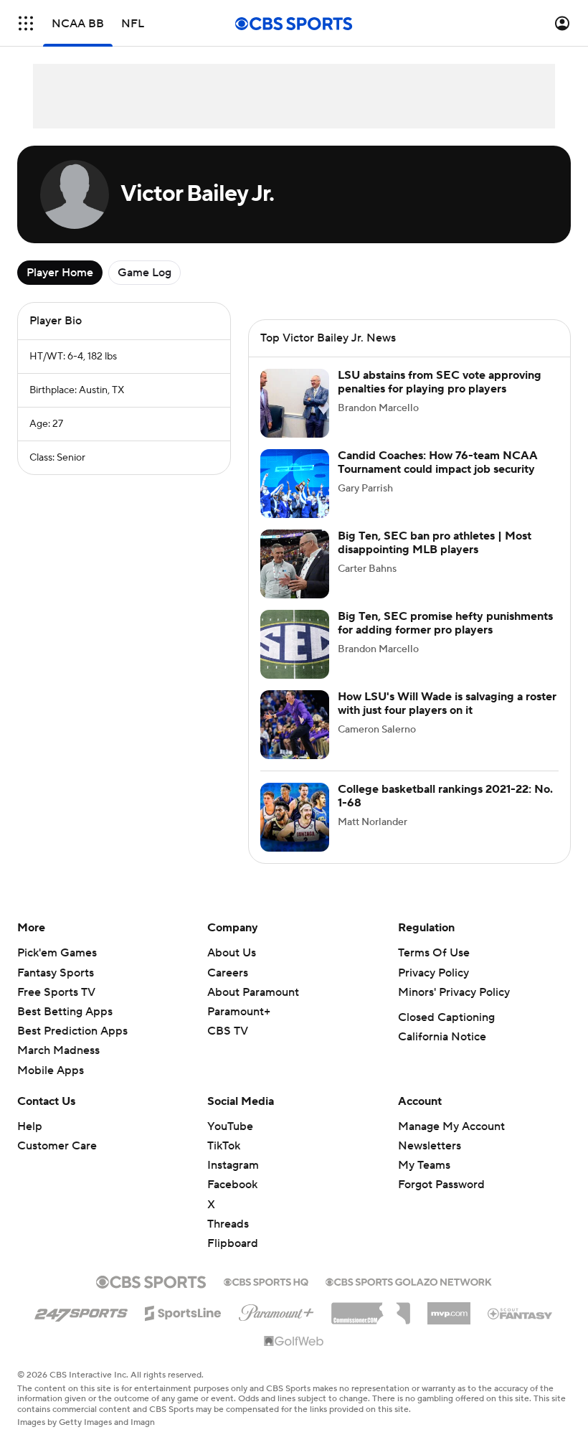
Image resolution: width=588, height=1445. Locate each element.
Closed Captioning (446, 1017)
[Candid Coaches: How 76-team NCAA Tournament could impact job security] (294, 483)
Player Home (60, 272)
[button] (26, 23)
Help (29, 1126)
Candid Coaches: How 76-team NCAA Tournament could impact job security (438, 462)
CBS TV (227, 1031)
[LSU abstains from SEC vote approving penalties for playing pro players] (294, 403)
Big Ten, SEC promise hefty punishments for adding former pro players (445, 623)
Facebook (232, 1184)
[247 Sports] (81, 1311)
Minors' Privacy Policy (454, 992)
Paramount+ (238, 1011)
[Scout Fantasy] (521, 1313)
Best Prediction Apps (72, 1031)
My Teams (424, 1165)
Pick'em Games (57, 953)
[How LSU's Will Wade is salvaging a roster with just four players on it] (294, 724)
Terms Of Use (434, 953)
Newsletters (429, 1146)
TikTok (223, 1146)
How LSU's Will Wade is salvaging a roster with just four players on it (447, 703)
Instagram (233, 1165)
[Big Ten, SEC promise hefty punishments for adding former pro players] (294, 644)
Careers (227, 973)
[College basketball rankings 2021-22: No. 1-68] (294, 817)
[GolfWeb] (294, 1342)
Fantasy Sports (55, 973)
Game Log (144, 272)
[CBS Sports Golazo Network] (409, 1281)
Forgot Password (441, 1184)
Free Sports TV (56, 992)
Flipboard (232, 1243)
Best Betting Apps (65, 1011)
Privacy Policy (433, 973)
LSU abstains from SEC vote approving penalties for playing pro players (439, 382)
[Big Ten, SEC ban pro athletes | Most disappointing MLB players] (294, 563)
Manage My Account (451, 1126)
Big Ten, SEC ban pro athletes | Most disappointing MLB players (434, 543)
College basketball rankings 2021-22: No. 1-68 (445, 796)
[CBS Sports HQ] (266, 1281)
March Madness (58, 1050)
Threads (228, 1224)
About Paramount (253, 992)
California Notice (442, 1037)
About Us (231, 953)
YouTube (230, 1126)
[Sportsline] (183, 1311)
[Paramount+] (276, 1310)
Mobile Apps (50, 1070)
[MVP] (448, 1308)
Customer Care (57, 1146)
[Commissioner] (370, 1308)
